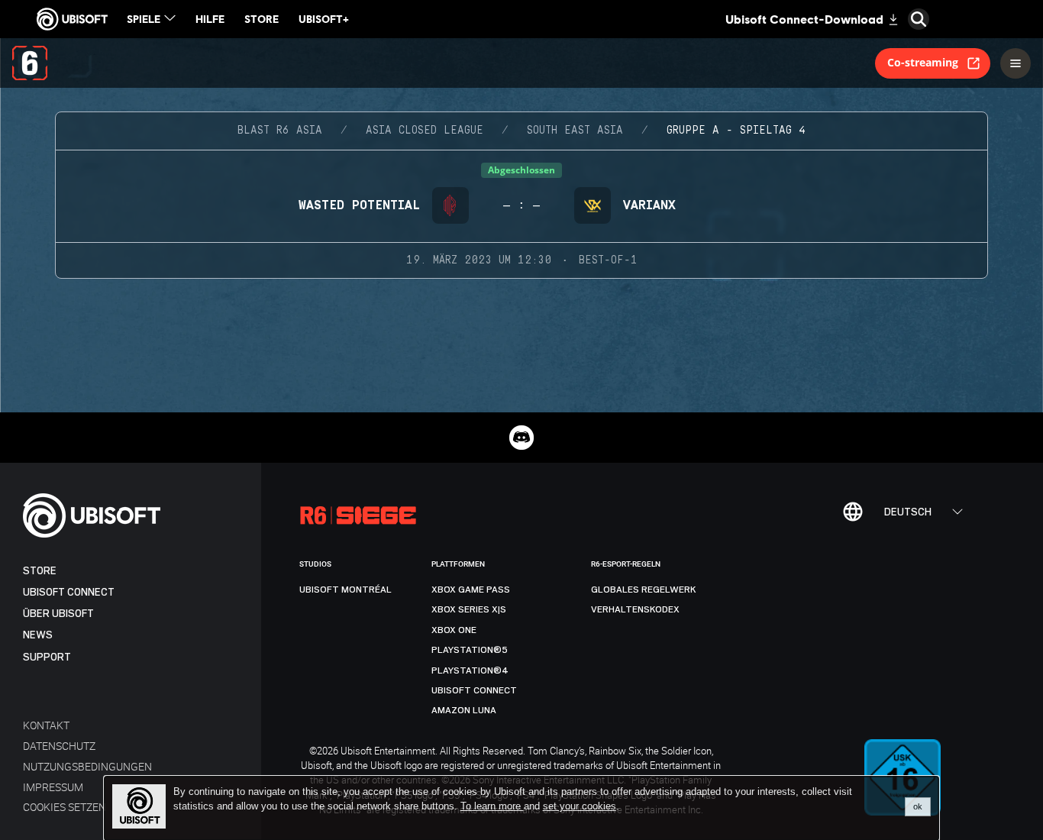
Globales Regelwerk (643, 589)
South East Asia (575, 130)
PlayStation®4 (470, 670)
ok (917, 806)
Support (47, 657)
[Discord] (521, 437)
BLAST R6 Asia (279, 130)
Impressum (53, 787)
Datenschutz (59, 745)
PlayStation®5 (469, 650)
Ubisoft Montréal (345, 589)
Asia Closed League (424, 130)
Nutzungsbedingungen (87, 766)
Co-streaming (922, 62)
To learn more (492, 806)
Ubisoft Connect (69, 592)
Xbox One (453, 630)
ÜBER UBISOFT (58, 613)
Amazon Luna (463, 710)
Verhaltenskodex (635, 609)
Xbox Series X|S (468, 609)
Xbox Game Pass (470, 589)
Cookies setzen (64, 807)
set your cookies (579, 806)
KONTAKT (46, 725)
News (38, 635)
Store (40, 571)
